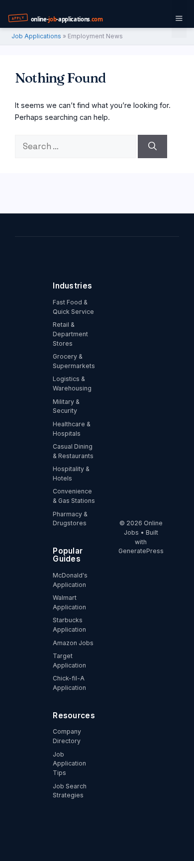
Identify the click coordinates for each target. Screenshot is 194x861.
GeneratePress (141, 551)
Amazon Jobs (73, 643)
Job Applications (36, 36)
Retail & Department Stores (70, 334)
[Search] (152, 147)
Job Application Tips (69, 764)
